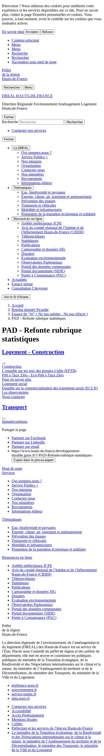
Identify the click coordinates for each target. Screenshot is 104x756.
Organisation (31, 166)
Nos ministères (32, 174)
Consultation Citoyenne (30, 288)
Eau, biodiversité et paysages (43, 192)
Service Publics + (34, 157)
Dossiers (27, 254)
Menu (16, 45)
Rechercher (20, 58)
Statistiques (29, 241)
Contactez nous (33, 170)
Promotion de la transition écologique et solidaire (58, 214)
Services (8, 473)
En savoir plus (13, 32)
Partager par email (25, 447)
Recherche (20, 53)
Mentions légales (24, 720)
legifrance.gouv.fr (25, 685)
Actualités (19, 280)
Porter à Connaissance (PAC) (43, 275)
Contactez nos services (29, 130)
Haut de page (12, 468)
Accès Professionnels (28, 715)
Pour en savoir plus (16, 379)
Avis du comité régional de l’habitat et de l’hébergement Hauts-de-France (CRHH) (52, 230)
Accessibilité (21, 711)
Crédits (17, 724)
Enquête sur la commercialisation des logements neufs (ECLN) (50, 388)
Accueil (17, 305)
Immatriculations (14, 421)
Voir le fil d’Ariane (16, 297)
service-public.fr (24, 694)
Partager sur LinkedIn (28, 442)
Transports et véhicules (38, 205)
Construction (12, 366)
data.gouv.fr (21, 698)
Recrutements (31, 179)
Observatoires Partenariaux (41, 262)
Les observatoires (15, 392)
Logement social (14, 384)
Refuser (47, 32)
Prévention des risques (38, 201)
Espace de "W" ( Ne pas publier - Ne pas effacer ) (50, 314)
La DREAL (21, 148)
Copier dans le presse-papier (33, 460)
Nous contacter (13, 397)
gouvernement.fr (24, 690)
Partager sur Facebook (29, 438)
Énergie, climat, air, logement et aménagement (56, 197)
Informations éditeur (36, 183)
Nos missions (31, 161)
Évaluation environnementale (43, 258)
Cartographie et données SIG (43, 249)
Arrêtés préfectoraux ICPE (41, 223)
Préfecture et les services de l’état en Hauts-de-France (52, 728)
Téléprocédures (33, 236)
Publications (30, 245)
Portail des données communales (46, 267)
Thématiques (23, 188)
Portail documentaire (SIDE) (43, 271)
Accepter (32, 32)
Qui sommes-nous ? (36, 153)
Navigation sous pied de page (34, 62)
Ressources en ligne (28, 219)
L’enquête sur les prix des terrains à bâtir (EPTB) (39, 371)
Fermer (9, 117)
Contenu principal (25, 40)
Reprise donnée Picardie (30, 310)
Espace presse (22, 284)
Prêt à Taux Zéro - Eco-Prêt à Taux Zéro (33, 375)
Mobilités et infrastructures (41, 210)
